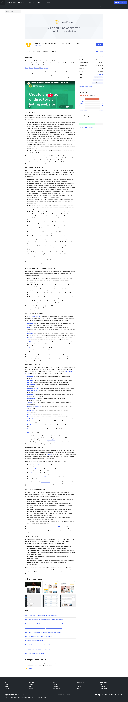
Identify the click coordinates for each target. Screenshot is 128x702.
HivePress (38, 45)
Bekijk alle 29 (100, 74)
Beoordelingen (36, 51)
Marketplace (30, 394)
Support (46, 68)
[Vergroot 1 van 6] (39, 583)
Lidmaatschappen (32, 390)
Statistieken (30, 420)
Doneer (79, 686)
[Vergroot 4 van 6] (39, 596)
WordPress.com (104, 682)
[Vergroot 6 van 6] (73, 596)
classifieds (95, 80)
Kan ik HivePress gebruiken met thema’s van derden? (38, 645)
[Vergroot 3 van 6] (73, 583)
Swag (78, 688)
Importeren (30, 424)
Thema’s (31, 68)
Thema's (31, 684)
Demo (26, 68)
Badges (29, 414)
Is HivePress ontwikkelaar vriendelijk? (34, 640)
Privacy (7, 688)
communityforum (51, 440)
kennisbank (38, 464)
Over (6, 682)
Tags (28, 428)
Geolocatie (30, 382)
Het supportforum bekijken (86, 127)
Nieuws (7, 684)
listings (100, 82)
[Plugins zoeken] (19, 11)
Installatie (45, 51)
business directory (98, 77)
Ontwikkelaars (56, 686)
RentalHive (30, 327)
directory (100, 80)
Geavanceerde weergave (85, 86)
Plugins (30, 686)
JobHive (29, 347)
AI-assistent (49, 454)
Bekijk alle (100, 110)
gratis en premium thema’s (35, 316)
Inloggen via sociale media (34, 406)
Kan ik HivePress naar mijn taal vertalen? (35, 653)
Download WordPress (120, 2)
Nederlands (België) (22, 694)
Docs (41, 68)
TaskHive (29, 341)
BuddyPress (103, 688)
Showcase (31, 682)
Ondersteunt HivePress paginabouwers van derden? (38, 649)
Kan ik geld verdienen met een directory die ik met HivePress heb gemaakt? (44, 619)
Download (99, 44)
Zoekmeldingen (31, 418)
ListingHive (30, 323)
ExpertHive (30, 333)
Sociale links (30, 410)
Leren (54, 682)
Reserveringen (31, 398)
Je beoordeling (83, 110)
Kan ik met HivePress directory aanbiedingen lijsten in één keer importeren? (43, 632)
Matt (101, 684)
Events (78, 684)
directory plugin (95, 82)
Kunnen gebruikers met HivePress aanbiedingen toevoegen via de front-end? (44, 623)
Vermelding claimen (32, 388)
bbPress (102, 686)
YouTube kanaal (33, 472)
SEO (28, 432)
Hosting (7, 686)
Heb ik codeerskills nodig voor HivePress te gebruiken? (38, 636)
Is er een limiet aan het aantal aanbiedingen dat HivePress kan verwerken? (43, 628)
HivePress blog (33, 468)
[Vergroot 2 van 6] (56, 583)
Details (28, 51)
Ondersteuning (99, 51)
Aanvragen (30, 402)
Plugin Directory (8, 6)
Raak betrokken (80, 682)
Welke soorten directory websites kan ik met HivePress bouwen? (41, 615)
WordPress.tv (56, 688)
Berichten (30, 380)
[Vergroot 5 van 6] (56, 596)
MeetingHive (30, 337)
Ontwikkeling (54, 51)
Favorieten (30, 376)
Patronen (31, 688)
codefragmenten (47, 476)
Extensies (36, 68)
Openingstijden (31, 416)
